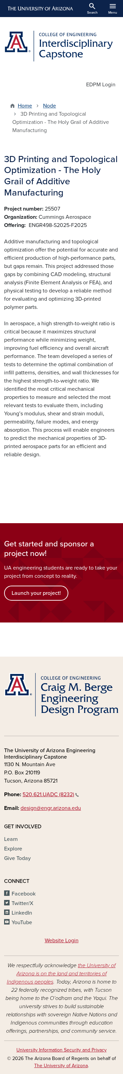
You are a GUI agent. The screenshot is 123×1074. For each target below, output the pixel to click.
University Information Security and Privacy (61, 1050)
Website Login (62, 940)
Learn (11, 839)
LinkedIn (22, 913)
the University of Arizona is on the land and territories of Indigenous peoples (61, 973)
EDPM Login (100, 84)
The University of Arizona (61, 1066)
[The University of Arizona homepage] (40, 8)
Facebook (24, 893)
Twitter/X (22, 903)
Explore (13, 848)
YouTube (22, 922)
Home (25, 105)
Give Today (17, 858)
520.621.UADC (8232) (48, 794)
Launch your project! (36, 593)
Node (49, 105)
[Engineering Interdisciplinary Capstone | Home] (61, 46)
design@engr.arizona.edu (50, 808)
